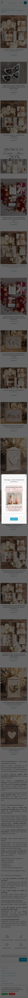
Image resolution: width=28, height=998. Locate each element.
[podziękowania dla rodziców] (14, 498)
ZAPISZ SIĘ (14, 519)
